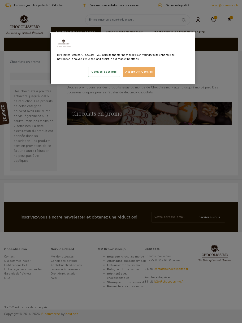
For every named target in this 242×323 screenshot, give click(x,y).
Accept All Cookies (139, 72)
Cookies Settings (104, 72)
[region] (122, 58)
